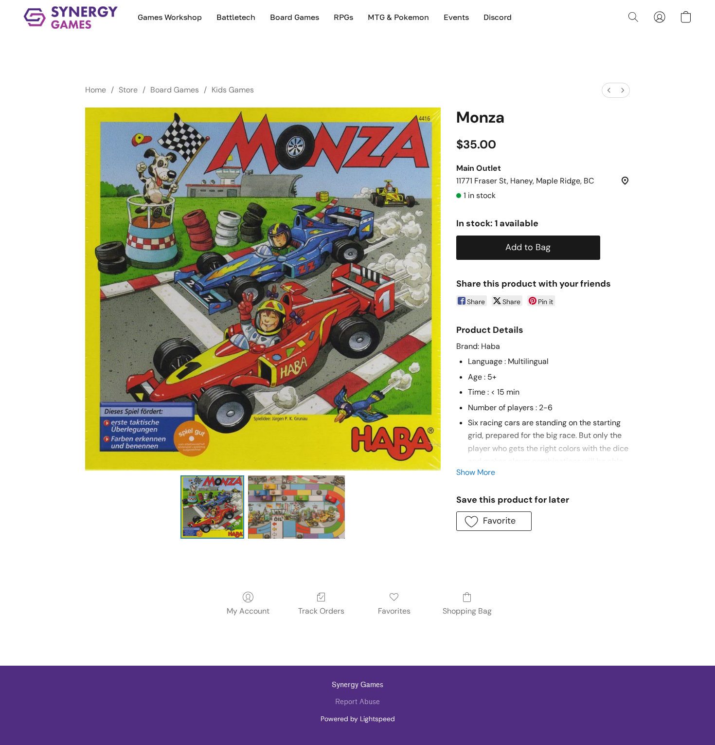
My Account (248, 611)
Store (128, 90)
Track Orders (321, 611)
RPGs (343, 17)
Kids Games (233, 90)
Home (95, 90)
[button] (70, 17)
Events (456, 17)
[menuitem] (609, 90)
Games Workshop (170, 17)
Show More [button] (475, 472)
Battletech (235, 17)
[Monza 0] (212, 507)
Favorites (394, 611)
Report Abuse (357, 702)
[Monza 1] (296, 507)
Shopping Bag (467, 611)
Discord (497, 17)
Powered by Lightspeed (358, 718)
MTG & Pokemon (398, 17)
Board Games (294, 17)
